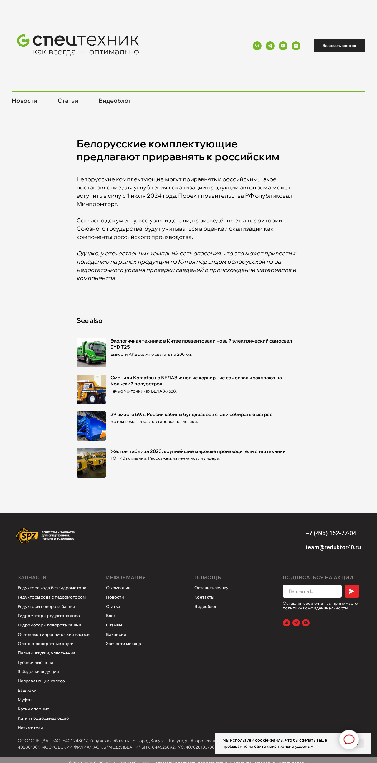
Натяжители (30, 727)
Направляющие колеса (41, 681)
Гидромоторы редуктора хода (49, 615)
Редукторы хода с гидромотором (52, 597)
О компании (118, 587)
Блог (110, 615)
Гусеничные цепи (35, 662)
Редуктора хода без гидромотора (52, 587)
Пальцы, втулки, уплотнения (46, 653)
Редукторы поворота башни (46, 606)
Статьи (68, 100)
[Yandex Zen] (296, 45)
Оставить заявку (211, 587)
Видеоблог (115, 100)
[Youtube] (283, 45)
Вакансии (116, 634)
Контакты (204, 597)
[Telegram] (270, 45)
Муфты (25, 699)
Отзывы (114, 625)
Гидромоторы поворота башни (49, 625)
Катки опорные (33, 709)
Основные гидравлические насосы (54, 634)
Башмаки (27, 690)
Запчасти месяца (123, 643)
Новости (24, 100)
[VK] (257, 45)
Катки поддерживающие (43, 718)
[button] (339, 45)
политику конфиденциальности (315, 608)
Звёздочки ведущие (38, 671)
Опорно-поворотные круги (46, 643)
